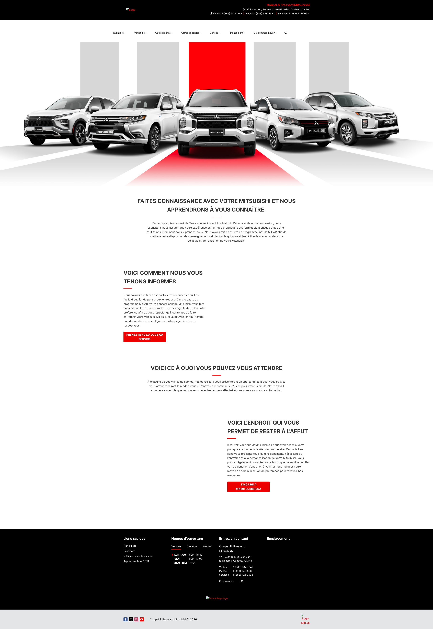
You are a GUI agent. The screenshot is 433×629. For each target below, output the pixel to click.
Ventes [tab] (176, 546)
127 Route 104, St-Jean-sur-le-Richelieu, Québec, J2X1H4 (277, 9)
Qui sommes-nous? (264, 32)
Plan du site (129, 545)
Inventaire (118, 32)
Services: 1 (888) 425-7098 (293, 13)
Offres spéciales (190, 32)
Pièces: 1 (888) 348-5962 (259, 13)
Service (214, 32)
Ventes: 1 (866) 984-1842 (227, 13)
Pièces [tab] (207, 546)
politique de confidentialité (138, 556)
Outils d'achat (162, 32)
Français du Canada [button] (307, 32)
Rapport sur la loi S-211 (136, 561)
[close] (292, 23)
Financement (236, 32)
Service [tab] (192, 546)
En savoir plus (279, 23)
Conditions (129, 551)
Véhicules (139, 32)
